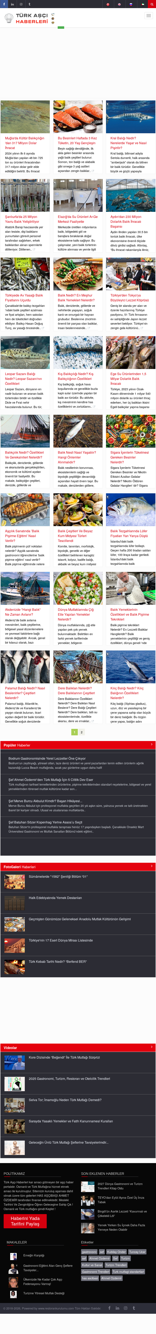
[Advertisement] (78, 67)
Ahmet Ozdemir (99, 1258)
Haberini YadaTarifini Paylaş (25, 1221)
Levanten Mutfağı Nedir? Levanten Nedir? (59, 1157)
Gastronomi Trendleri (95, 1271)
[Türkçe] (107, 4)
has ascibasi (90, 1278)
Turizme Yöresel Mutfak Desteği (43, 1293)
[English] (119, 4)
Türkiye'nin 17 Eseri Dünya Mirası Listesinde (61, 933)
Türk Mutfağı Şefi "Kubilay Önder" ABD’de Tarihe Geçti (48, 839)
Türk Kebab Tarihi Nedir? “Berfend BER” (58, 955)
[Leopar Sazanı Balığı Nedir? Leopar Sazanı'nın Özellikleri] (25, 352)
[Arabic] (142, 4)
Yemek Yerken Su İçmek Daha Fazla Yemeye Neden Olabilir (121, 1227)
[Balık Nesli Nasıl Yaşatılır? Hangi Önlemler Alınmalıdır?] (78, 431)
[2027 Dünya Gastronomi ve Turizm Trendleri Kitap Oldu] (87, 1187)
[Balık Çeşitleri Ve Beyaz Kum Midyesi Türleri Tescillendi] (78, 509)
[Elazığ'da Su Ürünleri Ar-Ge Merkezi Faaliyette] (78, 195)
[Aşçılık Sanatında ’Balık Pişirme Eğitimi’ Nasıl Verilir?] (25, 509)
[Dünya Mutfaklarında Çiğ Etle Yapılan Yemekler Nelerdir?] (78, 588)
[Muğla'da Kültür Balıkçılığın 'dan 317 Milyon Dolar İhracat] (25, 116)
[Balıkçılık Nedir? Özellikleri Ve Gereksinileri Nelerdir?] (25, 431)
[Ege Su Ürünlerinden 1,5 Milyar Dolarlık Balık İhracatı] (130, 352)
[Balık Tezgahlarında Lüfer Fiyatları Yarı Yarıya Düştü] (130, 509)
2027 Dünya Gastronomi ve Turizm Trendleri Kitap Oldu (120, 1186)
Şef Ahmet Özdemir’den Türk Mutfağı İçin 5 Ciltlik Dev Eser (51, 776)
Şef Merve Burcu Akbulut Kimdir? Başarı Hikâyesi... (45, 797)
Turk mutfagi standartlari (128, 1271)
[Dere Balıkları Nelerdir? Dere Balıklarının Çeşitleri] (78, 666)
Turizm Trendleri (116, 1265)
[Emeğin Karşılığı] (13, 1256)
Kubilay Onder (116, 1252)
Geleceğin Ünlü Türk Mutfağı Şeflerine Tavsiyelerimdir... (68, 1136)
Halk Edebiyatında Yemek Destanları (55, 891)
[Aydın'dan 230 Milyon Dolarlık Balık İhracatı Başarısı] (130, 195)
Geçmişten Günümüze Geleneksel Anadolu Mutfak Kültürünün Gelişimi (80, 912)
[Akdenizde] (25, 588)
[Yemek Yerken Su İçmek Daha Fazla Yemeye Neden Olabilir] (87, 1228)
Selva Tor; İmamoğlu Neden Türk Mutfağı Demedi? (65, 1093)
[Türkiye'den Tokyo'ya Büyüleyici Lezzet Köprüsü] (130, 274)
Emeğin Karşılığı (33, 1255)
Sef (115, 1258)
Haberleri (20, 866)
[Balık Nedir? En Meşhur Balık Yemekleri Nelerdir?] (78, 274)
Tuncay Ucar (137, 1252)
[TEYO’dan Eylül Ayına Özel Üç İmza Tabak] (87, 1200)
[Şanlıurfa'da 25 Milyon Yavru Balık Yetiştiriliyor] (25, 195)
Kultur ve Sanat (92, 1265)
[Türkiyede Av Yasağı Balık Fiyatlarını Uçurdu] (25, 274)
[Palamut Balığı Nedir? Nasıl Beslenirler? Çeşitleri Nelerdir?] (25, 666)
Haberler (17, 745)
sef (102, 1252)
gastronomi (89, 1252)
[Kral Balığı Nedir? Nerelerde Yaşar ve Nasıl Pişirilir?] (130, 116)
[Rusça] (131, 4)
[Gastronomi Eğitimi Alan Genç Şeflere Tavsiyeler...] (13, 1268)
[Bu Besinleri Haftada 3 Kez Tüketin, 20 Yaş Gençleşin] (78, 116)
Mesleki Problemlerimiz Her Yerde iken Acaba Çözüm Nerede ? (74, 976)
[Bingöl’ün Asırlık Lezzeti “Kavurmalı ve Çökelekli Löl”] (87, 1214)
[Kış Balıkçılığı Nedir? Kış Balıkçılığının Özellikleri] (78, 352)
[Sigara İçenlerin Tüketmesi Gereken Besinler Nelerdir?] (130, 431)
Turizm (125, 1258)
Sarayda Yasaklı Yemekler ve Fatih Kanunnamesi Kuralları (71, 1114)
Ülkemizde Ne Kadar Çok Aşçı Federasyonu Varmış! (42, 1281)
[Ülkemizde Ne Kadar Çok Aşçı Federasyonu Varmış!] (13, 1282)
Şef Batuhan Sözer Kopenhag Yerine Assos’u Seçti (45, 818)
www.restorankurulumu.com (56, 1308)
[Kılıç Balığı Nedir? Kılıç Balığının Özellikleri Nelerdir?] (130, 666)
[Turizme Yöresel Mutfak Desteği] (13, 1294)
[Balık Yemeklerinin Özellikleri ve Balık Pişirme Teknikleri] (130, 588)
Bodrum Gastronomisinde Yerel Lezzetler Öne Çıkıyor (47, 754)
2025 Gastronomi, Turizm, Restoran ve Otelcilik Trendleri (69, 1072)
